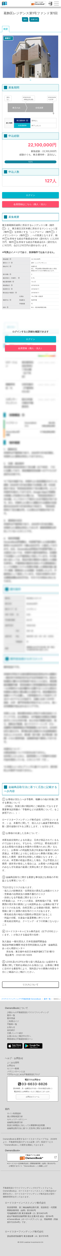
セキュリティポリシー (17, 1119)
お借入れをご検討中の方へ (19, 1036)
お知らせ (11, 1027)
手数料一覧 (12, 1024)
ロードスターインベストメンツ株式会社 (25, 1202)
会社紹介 (11, 1030)
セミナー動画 (13, 1068)
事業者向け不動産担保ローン (20, 1039)
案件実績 (11, 1018)
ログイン (30, 195)
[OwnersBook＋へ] (38, 3)
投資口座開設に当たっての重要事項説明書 (26, 1125)
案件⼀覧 (11, 1015)
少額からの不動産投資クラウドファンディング (28, 1012)
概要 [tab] (5, 28)
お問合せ (11, 1065)
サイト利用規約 (14, 1113)
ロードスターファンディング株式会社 (24, 1231)
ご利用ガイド (13, 1021)
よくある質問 (13, 1062)
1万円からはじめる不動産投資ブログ (23, 1074)
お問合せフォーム (32, 1097)
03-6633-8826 (34, 1084)
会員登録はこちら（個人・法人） (30, 204)
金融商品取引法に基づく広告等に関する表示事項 (29, 1128)
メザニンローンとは (16, 1071)
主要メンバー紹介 (15, 1033)
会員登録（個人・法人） (30, 348)
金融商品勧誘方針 (15, 1122)
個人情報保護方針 (15, 1116)
